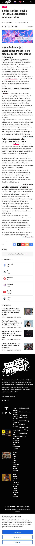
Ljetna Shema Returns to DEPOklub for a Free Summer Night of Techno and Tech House (16, 484)
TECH (4, 6)
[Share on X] (9, 26)
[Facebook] (17, 265)
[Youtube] (17, 292)
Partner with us (24, 412)
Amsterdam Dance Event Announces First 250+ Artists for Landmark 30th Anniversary (16, 438)
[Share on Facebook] (5, 26)
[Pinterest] (17, 279)
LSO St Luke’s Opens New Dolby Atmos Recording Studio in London (16, 460)
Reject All (17, 542)
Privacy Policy (24, 421)
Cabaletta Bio (6, 72)
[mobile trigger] (3, 2)
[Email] (12, 26)
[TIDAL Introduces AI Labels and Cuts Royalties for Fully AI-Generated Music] (6, 410)
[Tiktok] (17, 298)
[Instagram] (17, 285)
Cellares (24, 69)
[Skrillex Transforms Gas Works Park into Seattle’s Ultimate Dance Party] (28, 346)
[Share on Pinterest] (23, 244)
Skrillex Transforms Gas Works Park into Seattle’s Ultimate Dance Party (11, 345)
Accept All (17, 532)
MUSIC (3, 317)
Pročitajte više (28, 136)
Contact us (23, 433)
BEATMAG (9, 22)
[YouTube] (5, 400)
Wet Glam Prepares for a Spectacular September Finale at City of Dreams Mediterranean (12, 323)
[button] (16, 26)
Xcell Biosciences (11, 79)
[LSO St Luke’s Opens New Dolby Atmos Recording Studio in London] (6, 455)
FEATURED (15, 426)
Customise (17, 537)
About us (22, 436)
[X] (17, 272)
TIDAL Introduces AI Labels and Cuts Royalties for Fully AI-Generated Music (16, 416)
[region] (17, 530)
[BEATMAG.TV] (8, 2)
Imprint (22, 424)
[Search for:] (15, 254)
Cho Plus (5, 93)
